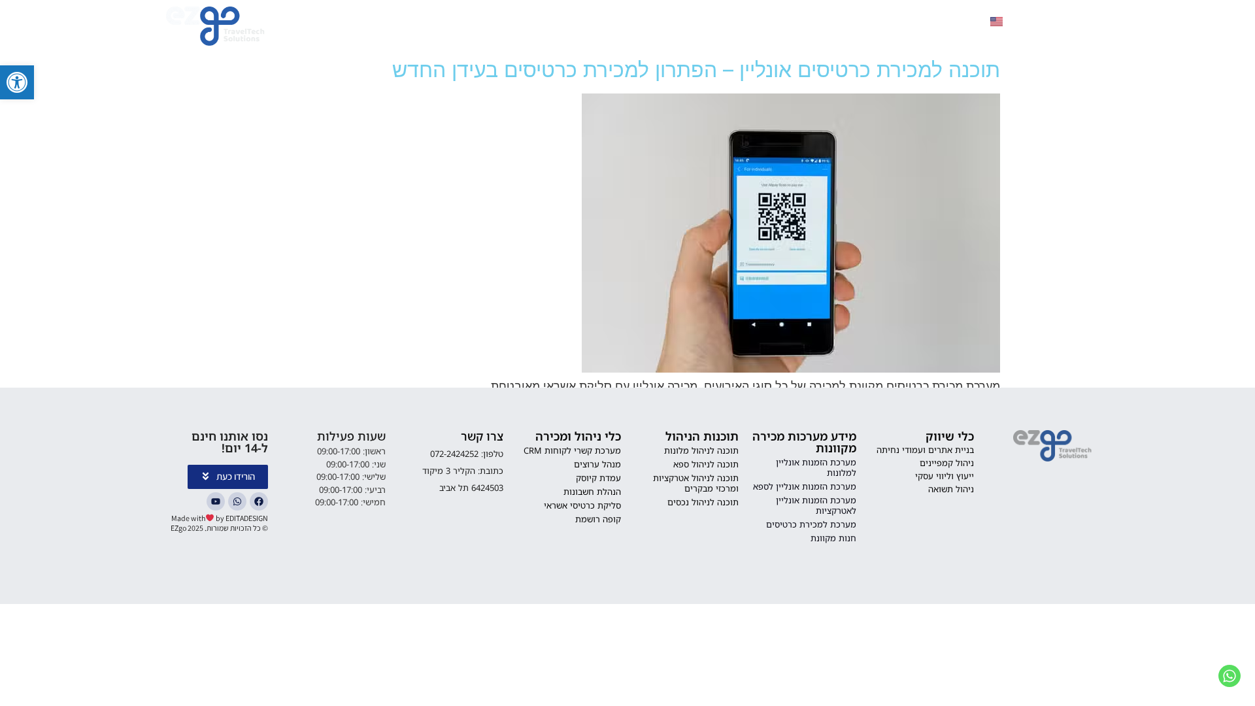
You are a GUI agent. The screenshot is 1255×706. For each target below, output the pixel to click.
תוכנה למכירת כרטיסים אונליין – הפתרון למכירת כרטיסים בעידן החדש (696, 69)
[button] (17, 82)
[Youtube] (216, 501)
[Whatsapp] (237, 501)
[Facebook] (259, 501)
